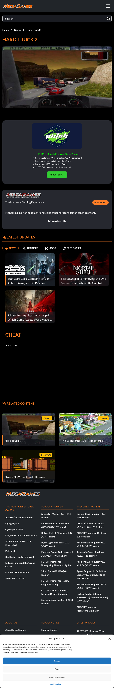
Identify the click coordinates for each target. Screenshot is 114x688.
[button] (109, 638)
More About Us (57, 221)
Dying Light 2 (12, 523)
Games (17, 29)
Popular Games (49, 629)
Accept (57, 661)
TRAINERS (32, 248)
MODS (52, 248)
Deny (57, 669)
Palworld (10, 550)
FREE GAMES (74, 248)
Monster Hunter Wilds (17, 572)
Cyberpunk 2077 (14, 529)
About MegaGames (15, 629)
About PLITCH (57, 174)
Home (5, 29)
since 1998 (99, 202)
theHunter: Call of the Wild (19, 556)
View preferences (57, 677)
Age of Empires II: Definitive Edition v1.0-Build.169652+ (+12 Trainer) (91, 575)
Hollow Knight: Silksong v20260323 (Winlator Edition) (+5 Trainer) (92, 597)
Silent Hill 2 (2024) (14, 578)
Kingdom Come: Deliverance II (21, 535)
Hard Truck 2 (34, 29)
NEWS (12, 248)
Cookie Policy (55, 684)
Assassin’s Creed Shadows (19, 517)
